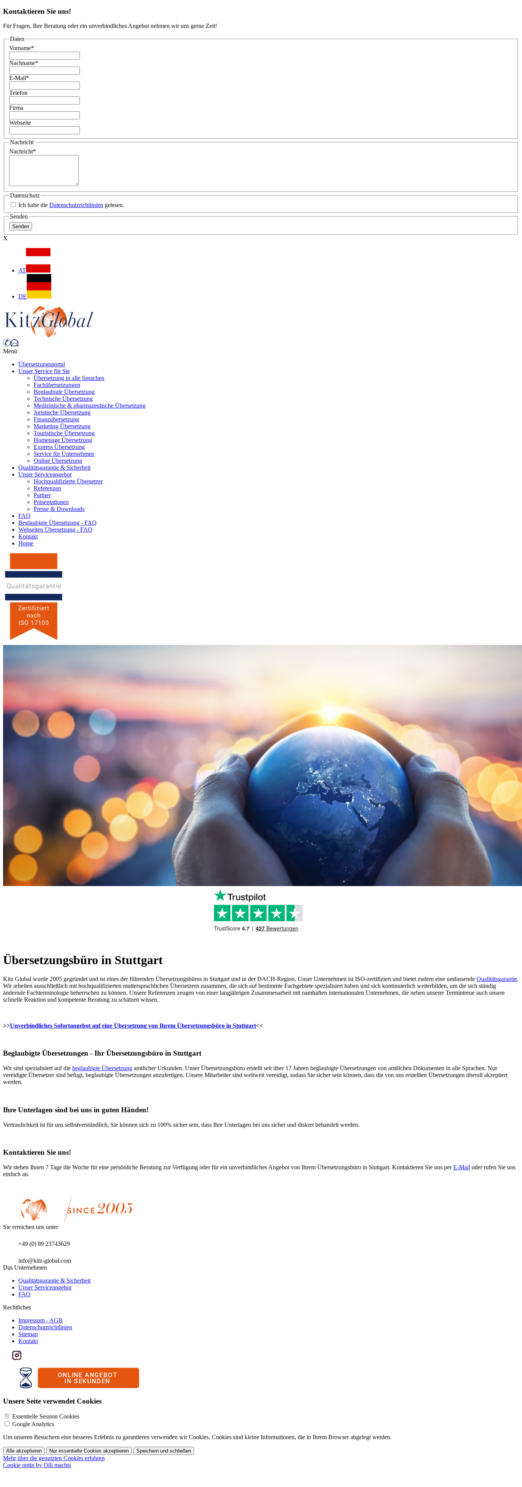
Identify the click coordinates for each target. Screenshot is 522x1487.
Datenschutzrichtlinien (76, 205)
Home (25, 543)
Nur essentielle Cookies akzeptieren (89, 1451)
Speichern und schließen (163, 1451)
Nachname (23, 63)
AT (22, 270)
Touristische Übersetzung (64, 433)
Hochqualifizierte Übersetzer (68, 481)
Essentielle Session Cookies (45, 1416)
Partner (42, 495)
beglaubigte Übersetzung (102, 1068)
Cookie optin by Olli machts (37, 1465)
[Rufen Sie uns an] (7, 344)
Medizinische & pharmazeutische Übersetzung (90, 405)
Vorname (21, 48)
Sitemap (28, 1334)
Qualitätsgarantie (497, 979)
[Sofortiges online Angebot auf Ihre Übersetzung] (79, 1386)
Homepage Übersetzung (63, 440)
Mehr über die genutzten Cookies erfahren (54, 1458)
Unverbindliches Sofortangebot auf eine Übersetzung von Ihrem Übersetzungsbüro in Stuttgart (133, 1025)
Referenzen (47, 488)
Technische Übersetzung (63, 398)
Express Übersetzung (59, 447)
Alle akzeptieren (24, 1451)
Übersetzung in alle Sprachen (69, 378)
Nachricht (22, 151)
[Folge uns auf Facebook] (7, 1358)
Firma (16, 107)
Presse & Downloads (59, 509)
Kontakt (28, 536)
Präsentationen (51, 502)
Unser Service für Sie (44, 371)
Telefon (18, 93)
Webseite (20, 122)
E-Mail (19, 78)
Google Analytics (33, 1424)
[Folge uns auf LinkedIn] (26, 1358)
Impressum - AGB (40, 1320)
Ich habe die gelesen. (70, 205)
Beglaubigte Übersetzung (64, 391)
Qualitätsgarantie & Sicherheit (54, 467)
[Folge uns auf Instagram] (16, 1358)
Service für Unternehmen (64, 454)
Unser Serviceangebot (44, 474)
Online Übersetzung (58, 460)
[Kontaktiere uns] (14, 344)
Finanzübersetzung (56, 419)
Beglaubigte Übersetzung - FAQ (57, 522)
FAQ (24, 516)
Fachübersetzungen (57, 385)
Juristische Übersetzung (62, 412)
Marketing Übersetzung (62, 426)
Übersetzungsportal (41, 364)
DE (22, 296)
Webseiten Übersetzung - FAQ (55, 529)
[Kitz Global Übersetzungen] (49, 335)
